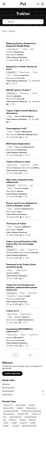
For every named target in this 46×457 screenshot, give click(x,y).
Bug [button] (31, 185)
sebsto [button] (16, 252)
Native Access (28, 320)
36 (30, 355)
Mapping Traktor (32, 134)
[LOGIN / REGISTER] (42, 4)
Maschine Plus (31, 408)
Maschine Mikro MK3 (29, 426)
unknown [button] (20, 54)
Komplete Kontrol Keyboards (31, 411)
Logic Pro (23, 423)
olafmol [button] (16, 273)
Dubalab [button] (20, 229)
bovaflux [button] (25, 188)
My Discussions (8, 388)
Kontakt (14, 423)
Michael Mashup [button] (28, 116)
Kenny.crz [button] (17, 168)
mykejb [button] (19, 320)
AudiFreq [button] (36, 168)
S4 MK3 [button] (35, 165)
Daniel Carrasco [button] (27, 209)
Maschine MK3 (8, 408)
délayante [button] (25, 317)
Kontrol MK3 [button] (32, 293)
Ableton (6, 426)
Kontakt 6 (20, 408)
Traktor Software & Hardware (16, 57)
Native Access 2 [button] (25, 314)
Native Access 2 (8, 414)
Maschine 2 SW (23, 414)
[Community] (23, 4)
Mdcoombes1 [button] (18, 337)
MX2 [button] (32, 49)
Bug (4, 420)
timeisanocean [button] (22, 150)
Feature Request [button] (13, 49)
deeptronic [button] (25, 75)
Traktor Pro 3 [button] (24, 93)
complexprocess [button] (28, 147)
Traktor (5, 423)
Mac (4, 417)
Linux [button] (9, 75)
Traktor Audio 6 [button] (21, 270)
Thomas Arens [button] (19, 52)
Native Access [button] (24, 72)
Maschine (32, 420)
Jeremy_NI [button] (20, 99)
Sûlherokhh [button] (21, 134)
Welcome (6, 384)
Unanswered (23, 394)
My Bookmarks (23, 391)
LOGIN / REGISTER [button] (12, 373)
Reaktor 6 (13, 420)
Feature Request (15, 417)
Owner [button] (19, 211)
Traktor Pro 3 (7, 405)
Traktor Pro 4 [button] (32, 249)
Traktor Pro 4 (36, 414)
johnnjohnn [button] (17, 96)
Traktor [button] (24, 49)
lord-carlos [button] (21, 78)
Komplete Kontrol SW (10, 411)
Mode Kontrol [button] (27, 131)
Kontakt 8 (23, 420)
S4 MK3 (32, 423)
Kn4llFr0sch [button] (26, 227)
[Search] (38, 4)
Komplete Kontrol (30, 417)
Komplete (15, 426)
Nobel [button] (28, 296)
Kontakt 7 (32, 405)
